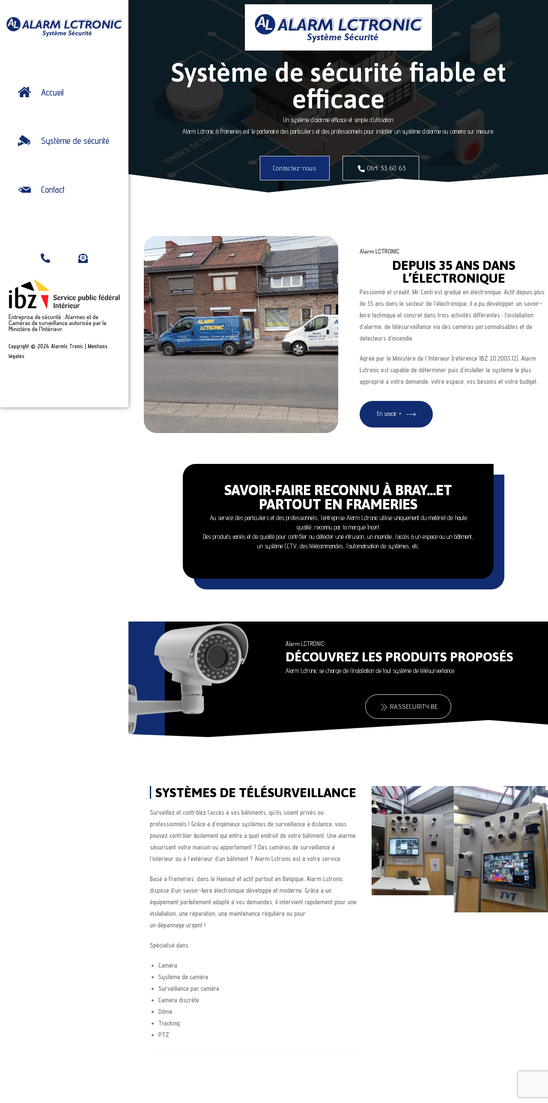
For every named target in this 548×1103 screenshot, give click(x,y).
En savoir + (389, 413)
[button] (295, 168)
